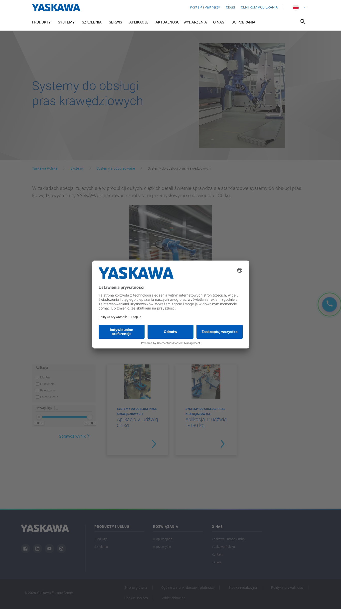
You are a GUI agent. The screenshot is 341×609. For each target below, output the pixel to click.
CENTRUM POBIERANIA (259, 7)
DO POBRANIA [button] (243, 22)
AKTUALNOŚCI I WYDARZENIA (181, 22)
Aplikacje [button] (139, 22)
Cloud (230, 7)
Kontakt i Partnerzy (205, 7)
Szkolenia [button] (92, 22)
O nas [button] (218, 22)
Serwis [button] (115, 22)
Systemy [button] (66, 22)
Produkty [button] (41, 22)
